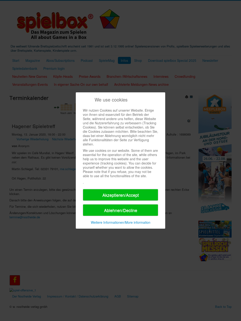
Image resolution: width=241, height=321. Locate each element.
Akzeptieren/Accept (120, 195)
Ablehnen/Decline (120, 210)
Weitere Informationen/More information (120, 222)
